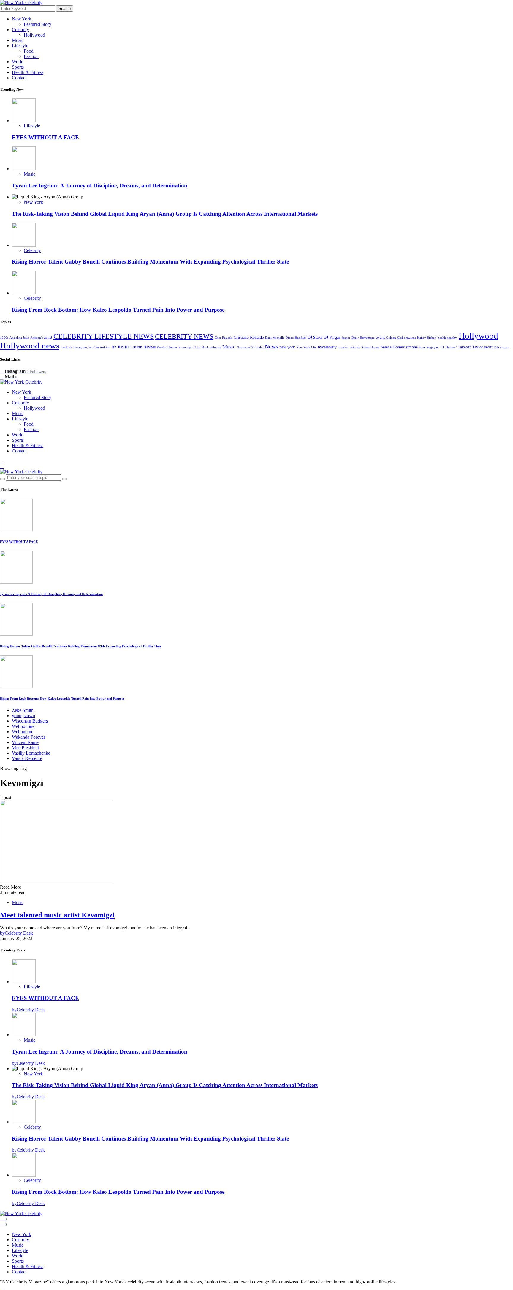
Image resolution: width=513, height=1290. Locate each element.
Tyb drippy (501, 347)
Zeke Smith (23, 710)
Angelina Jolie (19, 337)
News (271, 346)
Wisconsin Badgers (30, 720)
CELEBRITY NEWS (184, 336)
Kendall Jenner (167, 347)
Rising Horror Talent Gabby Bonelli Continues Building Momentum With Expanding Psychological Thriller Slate (150, 261)
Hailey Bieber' (426, 337)
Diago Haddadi (296, 337)
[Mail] (2, 466)
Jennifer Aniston (99, 347)
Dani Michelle (274, 337)
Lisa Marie (202, 347)
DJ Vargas (332, 337)
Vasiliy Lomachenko (31, 753)
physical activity (349, 347)
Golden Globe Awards (401, 337)
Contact (19, 77)
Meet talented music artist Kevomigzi (57, 915)
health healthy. (447, 337)
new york (287, 347)
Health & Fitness (27, 72)
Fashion (31, 56)
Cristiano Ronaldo (249, 337)
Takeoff (464, 347)
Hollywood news (29, 345)
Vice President (25, 747)
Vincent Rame (25, 742)
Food (29, 50)
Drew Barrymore (363, 337)
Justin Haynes (144, 347)
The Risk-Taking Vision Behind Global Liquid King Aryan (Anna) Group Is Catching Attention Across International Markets (165, 214)
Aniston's (36, 337)
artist (48, 337)
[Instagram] (2, 460)
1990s (4, 337)
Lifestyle (20, 45)
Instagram (80, 347)
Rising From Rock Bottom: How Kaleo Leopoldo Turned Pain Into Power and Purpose (118, 310)
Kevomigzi (186, 347)
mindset (215, 347)
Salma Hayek (370, 347)
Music (17, 40)
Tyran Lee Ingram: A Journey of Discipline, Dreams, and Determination (99, 185)
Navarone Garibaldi (250, 347)
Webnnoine (22, 731)
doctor (345, 337)
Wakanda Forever (28, 736)
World (17, 61)
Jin (114, 347)
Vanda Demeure (27, 758)
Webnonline (23, 726)
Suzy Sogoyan (429, 347)
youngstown (23, 715)
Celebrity (20, 29)
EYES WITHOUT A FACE (45, 137)
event (380, 337)
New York (21, 18)
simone (412, 347)
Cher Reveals (223, 337)
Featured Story (37, 24)
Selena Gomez (393, 347)
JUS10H (125, 347)
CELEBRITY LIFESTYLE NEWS (103, 336)
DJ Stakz (315, 337)
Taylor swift (482, 347)
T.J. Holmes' (448, 347)
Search (64, 8)
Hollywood (34, 34)
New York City (306, 347)
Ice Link (66, 347)
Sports (18, 67)
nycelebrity (327, 347)
